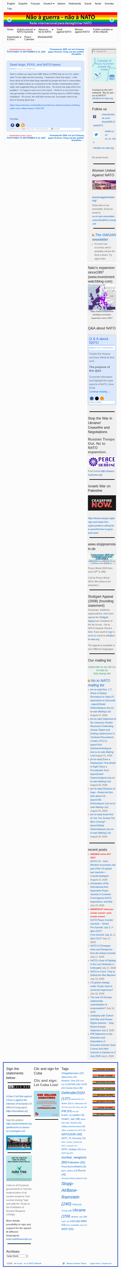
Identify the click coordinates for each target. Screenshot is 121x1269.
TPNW (76, 1205)
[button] (12, 125)
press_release (69, 1171)
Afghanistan (69, 1077)
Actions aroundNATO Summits (25, 30)
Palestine (76, 1162)
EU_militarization (79, 1103)
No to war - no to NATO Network (27, 1263)
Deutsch (48, 3)
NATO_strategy (71, 1149)
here (90, 632)
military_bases (30, 129)
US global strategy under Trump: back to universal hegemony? (101, 986)
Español (23, 3)
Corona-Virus (73, 1088)
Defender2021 (77, 1099)
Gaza (71, 1107)
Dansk (88, 3)
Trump (66, 1210)
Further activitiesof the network (101, 30)
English (11, 3)
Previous (8, 19)
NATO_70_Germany (73, 1138)
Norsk (98, 3)
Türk (9, 9)
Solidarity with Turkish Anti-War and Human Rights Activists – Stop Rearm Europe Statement (102, 1023)
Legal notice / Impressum (101, 1263)
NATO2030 (71, 1134)
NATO (82, 1130)
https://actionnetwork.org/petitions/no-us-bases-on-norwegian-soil (19, 1127)
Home (10, 29)
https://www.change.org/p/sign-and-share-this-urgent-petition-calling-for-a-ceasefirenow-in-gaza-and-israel (101, 525)
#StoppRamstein (72, 1073)
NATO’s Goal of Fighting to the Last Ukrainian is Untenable (103, 964)
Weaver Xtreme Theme (76, 1263)
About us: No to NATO (45, 30)
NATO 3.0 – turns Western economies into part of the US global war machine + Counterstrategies (103, 865)
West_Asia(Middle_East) (76, 1225)
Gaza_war (81, 1107)
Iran (75, 1111)
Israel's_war (70, 1118)
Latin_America (73, 1123)
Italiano (61, 3)
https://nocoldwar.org (17, 1111)
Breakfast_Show (70, 1081)
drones (66, 1103)
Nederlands (75, 3)
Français (35, 3)
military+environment (73, 1126)
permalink (57, 129)
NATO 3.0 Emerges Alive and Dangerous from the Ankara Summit (102, 949)
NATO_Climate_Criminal (71, 1142)
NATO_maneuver (69, 1146)
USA (75, 1221)
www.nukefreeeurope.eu (19, 1239)
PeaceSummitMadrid (73, 1166)
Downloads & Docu (13, 38)
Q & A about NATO (98, 341)
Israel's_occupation (72, 1115)
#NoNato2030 (45, 37)
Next (113, 19)
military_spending (69, 1130)
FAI (64, 1107)
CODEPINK (72, 1084)
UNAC (65, 1221)
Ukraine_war (79, 1217)
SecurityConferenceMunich (74, 1178)
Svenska (109, 3)
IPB (66, 1111)
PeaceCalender (29, 38)
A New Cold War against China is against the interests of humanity (19, 1100)
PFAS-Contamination (42, 129)
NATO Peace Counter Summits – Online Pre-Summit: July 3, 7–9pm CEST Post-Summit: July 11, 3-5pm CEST (103, 924)
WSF (67, 1229)
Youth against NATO (64, 30)
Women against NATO (82, 30)
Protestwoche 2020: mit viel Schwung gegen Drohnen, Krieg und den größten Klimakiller (66, 51)
